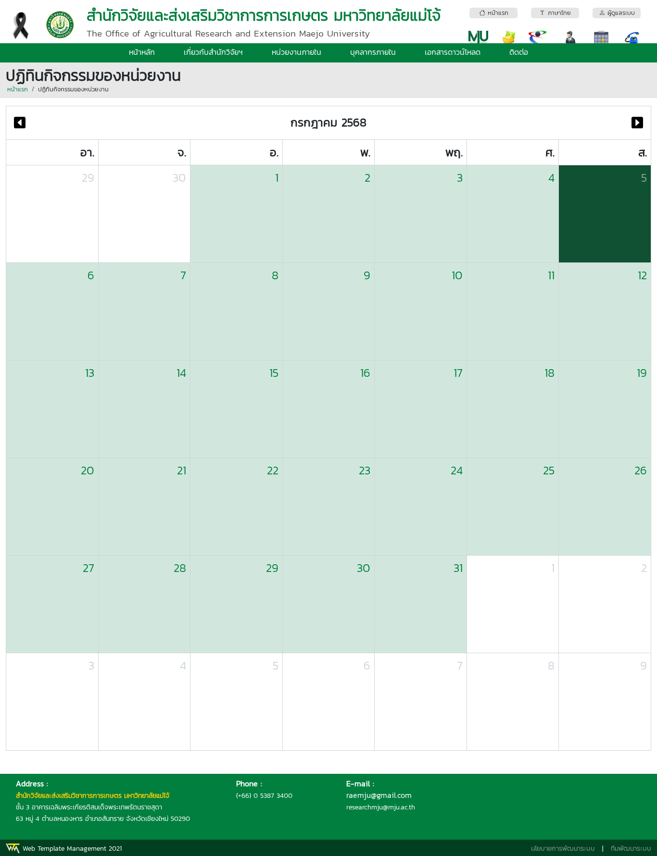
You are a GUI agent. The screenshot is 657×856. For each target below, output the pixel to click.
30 (179, 177)
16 (365, 372)
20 (87, 470)
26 (640, 470)
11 (551, 275)
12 (642, 275)
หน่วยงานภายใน (296, 52)
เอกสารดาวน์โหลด (452, 52)
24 (457, 470)
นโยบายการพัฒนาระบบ (563, 849)
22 (272, 470)
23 (364, 470)
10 (457, 275)
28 (180, 567)
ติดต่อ (518, 52)
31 (458, 567)
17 (458, 372)
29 (88, 177)
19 (642, 372)
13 (89, 372)
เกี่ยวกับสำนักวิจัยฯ (213, 52)
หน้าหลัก (142, 52)
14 (181, 372)
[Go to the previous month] (19, 122)
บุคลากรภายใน (373, 52)
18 (549, 372)
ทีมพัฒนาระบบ (631, 849)
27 (88, 567)
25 (549, 470)
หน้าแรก (17, 89)
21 (181, 470)
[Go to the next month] (637, 122)
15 (273, 372)
